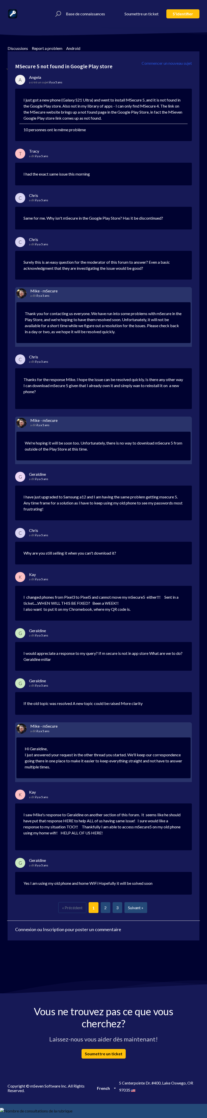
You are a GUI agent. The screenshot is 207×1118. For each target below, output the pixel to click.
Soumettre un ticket (141, 13)
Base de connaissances (85, 13)
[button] (57, 14)
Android (73, 48)
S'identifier (183, 13)
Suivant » (135, 907)
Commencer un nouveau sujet (167, 63)
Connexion (25, 929)
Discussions (18, 48)
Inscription (53, 929)
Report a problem (47, 48)
